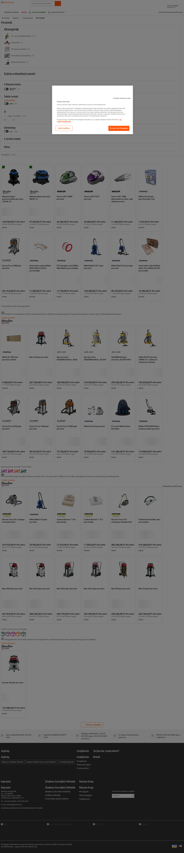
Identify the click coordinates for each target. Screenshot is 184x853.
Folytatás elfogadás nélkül (122, 98)
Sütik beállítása (64, 128)
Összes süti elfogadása (119, 128)
